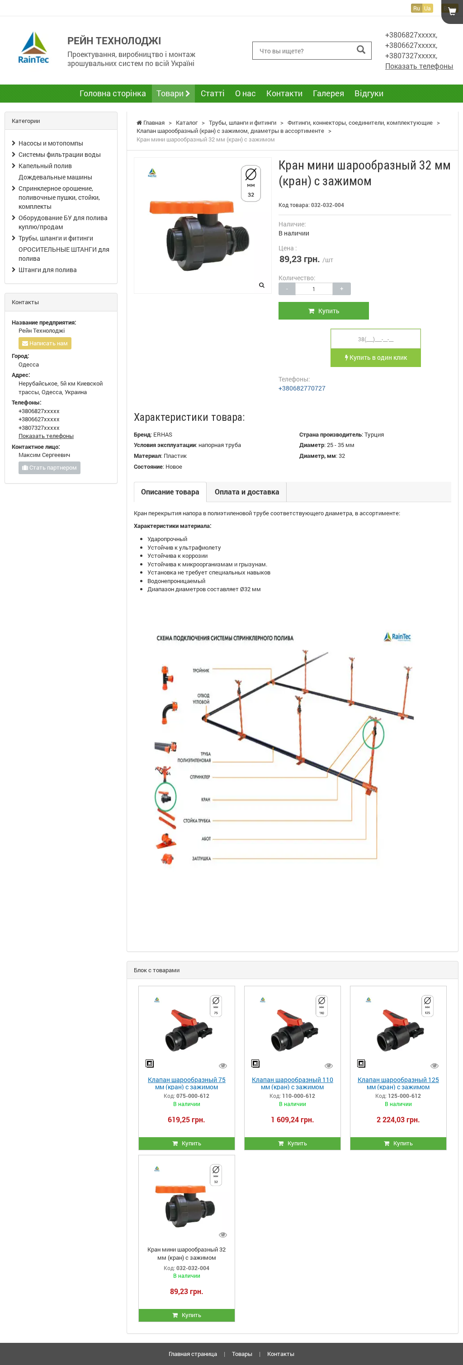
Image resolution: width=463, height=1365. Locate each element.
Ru (416, 8)
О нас (245, 93)
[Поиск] (361, 50)
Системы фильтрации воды (60, 154)
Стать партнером (52, 467)
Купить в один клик (377, 357)
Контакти (284, 93)
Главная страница (193, 1354)
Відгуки (368, 93)
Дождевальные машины (55, 177)
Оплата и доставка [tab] (247, 491)
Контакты (280, 1354)
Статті (213, 93)
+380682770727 (302, 388)
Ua (427, 8)
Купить (327, 310)
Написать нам (48, 343)
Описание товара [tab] (170, 491)
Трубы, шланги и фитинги (56, 238)
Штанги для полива (48, 269)
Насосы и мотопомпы (51, 143)
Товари (170, 93)
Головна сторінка (113, 93)
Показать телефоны (419, 66)
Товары (242, 1354)
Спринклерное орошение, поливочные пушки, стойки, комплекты (59, 197)
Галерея (328, 93)
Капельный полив (45, 165)
